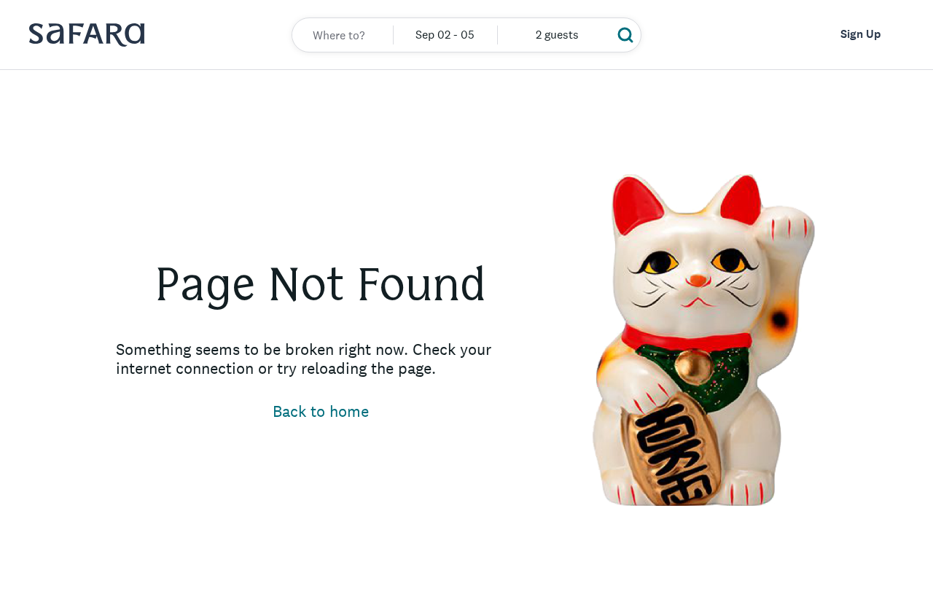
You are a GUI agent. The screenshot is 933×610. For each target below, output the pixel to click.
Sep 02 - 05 (445, 34)
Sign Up (860, 34)
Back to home (321, 411)
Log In (764, 34)
